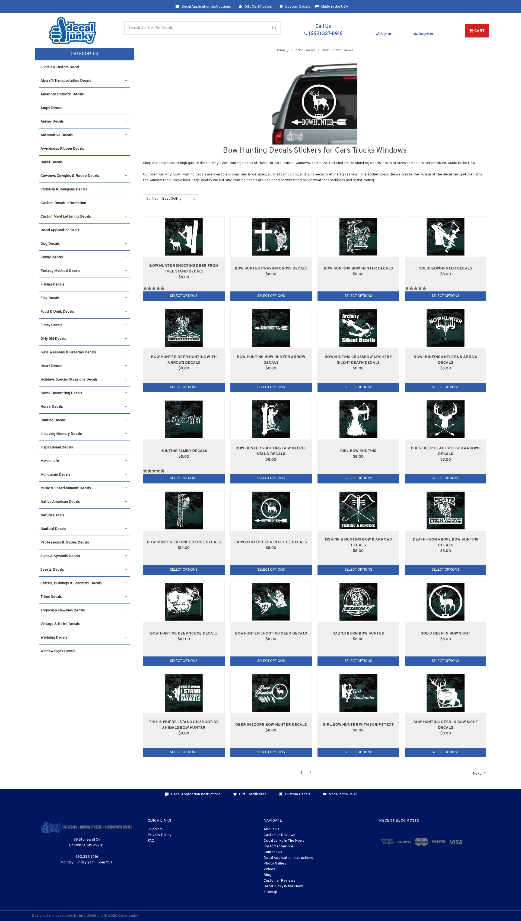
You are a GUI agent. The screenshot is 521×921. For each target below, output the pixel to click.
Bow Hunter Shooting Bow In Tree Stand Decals (271, 451)
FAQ (151, 840)
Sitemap (270, 892)
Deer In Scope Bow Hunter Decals (271, 724)
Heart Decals (51, 366)
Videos (269, 869)
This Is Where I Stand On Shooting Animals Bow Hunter (184, 725)
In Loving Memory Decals (61, 434)
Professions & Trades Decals (64, 542)
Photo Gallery (274, 863)
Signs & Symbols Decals (60, 556)
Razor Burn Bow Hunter (358, 633)
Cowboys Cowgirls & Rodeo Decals (69, 176)
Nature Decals (52, 515)
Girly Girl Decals (53, 339)
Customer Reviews (279, 835)
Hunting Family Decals (183, 451)
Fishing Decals (52, 284)
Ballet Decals (51, 162)
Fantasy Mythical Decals (60, 271)
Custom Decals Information (63, 203)
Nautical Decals (53, 529)
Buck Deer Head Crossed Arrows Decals (446, 451)
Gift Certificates (258, 6)
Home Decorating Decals (61, 393)
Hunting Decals (53, 420)
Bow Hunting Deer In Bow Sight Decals (445, 725)
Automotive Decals (56, 135)
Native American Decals (60, 501)
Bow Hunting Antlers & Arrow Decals (446, 360)
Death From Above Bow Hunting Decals (446, 542)
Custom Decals (297, 6)
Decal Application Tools (59, 230)
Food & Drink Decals (57, 311)
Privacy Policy (159, 835)
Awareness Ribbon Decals (62, 148)
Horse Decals (51, 406)
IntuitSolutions (91, 915)
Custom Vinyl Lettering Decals (65, 216)
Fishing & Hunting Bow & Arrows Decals (358, 542)
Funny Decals (51, 325)
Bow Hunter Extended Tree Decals (184, 542)
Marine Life (49, 461)
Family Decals (51, 257)
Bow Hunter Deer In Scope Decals (271, 542)
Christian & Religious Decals (63, 189)
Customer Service (278, 846)
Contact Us (272, 852)
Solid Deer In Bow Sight (445, 633)
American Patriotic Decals (62, 94)
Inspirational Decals (56, 447)
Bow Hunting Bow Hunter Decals (358, 268)
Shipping (155, 829)
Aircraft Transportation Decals (65, 80)
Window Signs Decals (57, 651)
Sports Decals (52, 569)
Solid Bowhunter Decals (445, 268)
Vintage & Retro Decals (60, 624)
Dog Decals (50, 243)
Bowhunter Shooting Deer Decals (271, 633)
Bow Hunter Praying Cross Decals (271, 268)
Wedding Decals (53, 637)
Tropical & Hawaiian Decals (62, 610)
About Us (271, 829)
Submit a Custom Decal (59, 67)
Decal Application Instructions (205, 6)
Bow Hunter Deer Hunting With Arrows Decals (184, 360)
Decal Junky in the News (283, 886)
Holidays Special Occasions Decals (69, 379)
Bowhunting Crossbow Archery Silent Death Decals (358, 360)
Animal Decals (52, 121)
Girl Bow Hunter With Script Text (358, 724)
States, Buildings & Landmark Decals (71, 583)
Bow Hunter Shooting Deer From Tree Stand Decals (183, 268)
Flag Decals (50, 298)
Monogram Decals (55, 474)
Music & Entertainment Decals (65, 488)
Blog (267, 875)
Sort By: (152, 199)
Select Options (184, 296)
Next (477, 773)
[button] (84, 54)
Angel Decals (51, 108)
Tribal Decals (51, 597)
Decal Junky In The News (283, 840)
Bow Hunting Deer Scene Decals (184, 633)
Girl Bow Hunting (358, 451)
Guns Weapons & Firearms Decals (68, 352)
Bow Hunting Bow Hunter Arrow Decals (271, 360)
